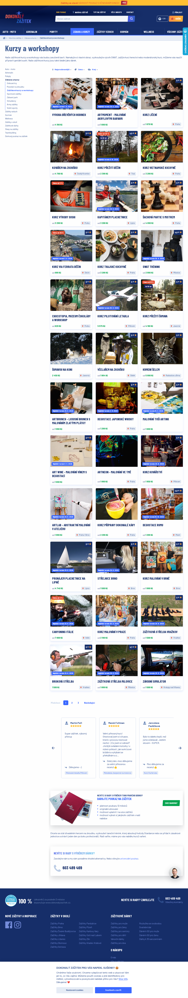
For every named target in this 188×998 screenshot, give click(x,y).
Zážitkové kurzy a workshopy (20, 90)
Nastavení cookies (74, 990)
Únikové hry (12, 83)
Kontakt (130, 12)
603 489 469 (72, 867)
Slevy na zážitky (11, 129)
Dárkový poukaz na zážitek (16, 136)
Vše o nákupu (116, 12)
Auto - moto (9, 31)
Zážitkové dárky (11, 125)
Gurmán (124, 31)
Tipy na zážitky (99, 12)
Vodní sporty (12, 108)
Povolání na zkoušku (15, 87)
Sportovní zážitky (14, 94)
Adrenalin (31, 31)
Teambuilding (10, 133)
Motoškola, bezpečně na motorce (117, 773)
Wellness (149, 31)
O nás (113, 957)
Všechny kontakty (174, 902)
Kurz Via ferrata (150, 773)
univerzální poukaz (129, 858)
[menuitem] (62, 12)
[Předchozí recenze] (53, 748)
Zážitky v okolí (11, 122)
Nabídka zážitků (81, 12)
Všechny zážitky (176, 31)
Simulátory (11, 101)
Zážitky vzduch (105, 31)
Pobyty (54, 31)
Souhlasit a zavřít (113, 990)
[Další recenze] (180, 748)
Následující (89, 702)
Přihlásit (178, 12)
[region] (116, 748)
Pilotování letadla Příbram (76, 773)
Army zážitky (12, 104)
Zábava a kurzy (81, 31)
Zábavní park (12, 97)
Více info (123, 979)
